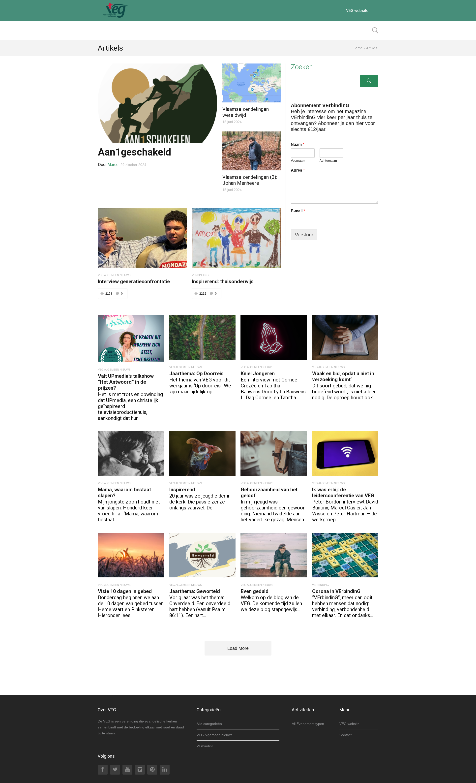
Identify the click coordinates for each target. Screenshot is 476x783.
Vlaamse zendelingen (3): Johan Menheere (249, 180)
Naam (297, 144)
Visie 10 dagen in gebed (125, 591)
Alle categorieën (209, 724)
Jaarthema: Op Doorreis (196, 373)
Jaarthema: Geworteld (194, 591)
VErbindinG (205, 746)
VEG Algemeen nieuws (214, 735)
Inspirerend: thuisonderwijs (223, 281)
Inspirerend (182, 490)
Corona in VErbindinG (336, 591)
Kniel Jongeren (258, 373)
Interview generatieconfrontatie (134, 281)
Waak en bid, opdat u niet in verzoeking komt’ (343, 376)
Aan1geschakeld (134, 152)
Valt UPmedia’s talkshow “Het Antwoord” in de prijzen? (126, 382)
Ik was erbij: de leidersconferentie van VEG (343, 493)
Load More (238, 648)
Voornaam (298, 160)
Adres (298, 170)
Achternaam (328, 160)
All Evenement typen (308, 724)
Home (357, 48)
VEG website (357, 10)
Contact (345, 735)
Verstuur (304, 234)
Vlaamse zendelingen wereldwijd (245, 112)
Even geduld (254, 591)
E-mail (298, 211)
